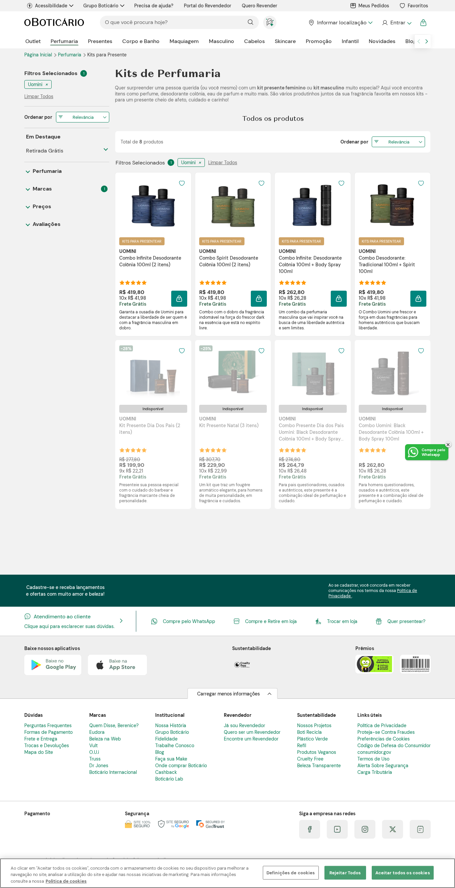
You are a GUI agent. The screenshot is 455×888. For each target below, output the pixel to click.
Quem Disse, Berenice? (114, 725)
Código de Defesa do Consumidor (394, 746)
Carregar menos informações (228, 694)
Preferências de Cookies (383, 739)
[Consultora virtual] (269, 22)
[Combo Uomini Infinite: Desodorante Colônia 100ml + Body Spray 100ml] (312, 204)
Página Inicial (38, 55)
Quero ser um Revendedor (252, 732)
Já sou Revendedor (244, 725)
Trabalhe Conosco (174, 746)
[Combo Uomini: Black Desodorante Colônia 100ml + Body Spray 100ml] (392, 372)
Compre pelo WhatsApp (189, 621)
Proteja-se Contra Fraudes (386, 732)
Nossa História (170, 725)
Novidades (382, 41)
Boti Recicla (309, 732)
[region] (227, 873)
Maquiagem (184, 41)
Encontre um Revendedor (251, 739)
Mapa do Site (38, 752)
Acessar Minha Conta (396, 22)
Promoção (319, 41)
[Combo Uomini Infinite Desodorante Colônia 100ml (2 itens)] (153, 204)
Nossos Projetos (314, 725)
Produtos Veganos (316, 752)
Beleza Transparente (319, 766)
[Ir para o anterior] (418, 41)
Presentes (100, 41)
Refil (301, 746)
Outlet (33, 41)
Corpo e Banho (141, 41)
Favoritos (418, 6)
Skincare (285, 41)
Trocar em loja (342, 621)
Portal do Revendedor (207, 6)
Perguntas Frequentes (48, 725)
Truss (95, 759)
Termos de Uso (373, 759)
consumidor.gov (374, 752)
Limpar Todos (222, 163)
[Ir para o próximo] (426, 41)
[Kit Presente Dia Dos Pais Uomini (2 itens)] (153, 372)
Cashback (166, 772)
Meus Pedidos (373, 6)
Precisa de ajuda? (153, 6)
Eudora (97, 732)
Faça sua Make (171, 759)
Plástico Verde (312, 739)
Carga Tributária (374, 772)
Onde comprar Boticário (181, 766)
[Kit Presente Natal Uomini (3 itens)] (232, 372)
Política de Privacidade (381, 725)
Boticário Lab (169, 779)
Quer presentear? (406, 621)
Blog (410, 41)
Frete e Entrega (40, 739)
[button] (179, 299)
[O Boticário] (54, 22)
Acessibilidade (51, 6)
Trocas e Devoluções (46, 746)
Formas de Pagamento (48, 732)
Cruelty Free (310, 759)
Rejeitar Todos (345, 872)
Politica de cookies (66, 881)
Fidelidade (166, 739)
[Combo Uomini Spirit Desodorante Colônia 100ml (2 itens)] (232, 204)
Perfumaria (64, 41)
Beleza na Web (105, 739)
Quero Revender (259, 6)
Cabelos (254, 41)
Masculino (221, 41)
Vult (93, 746)
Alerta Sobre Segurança (382, 766)
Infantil (350, 41)
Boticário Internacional (113, 772)
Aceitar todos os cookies (402, 872)
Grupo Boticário (100, 6)
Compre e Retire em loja (271, 621)
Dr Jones (98, 766)
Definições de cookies (290, 872)
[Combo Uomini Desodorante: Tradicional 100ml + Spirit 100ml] (392, 204)
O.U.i (94, 752)
